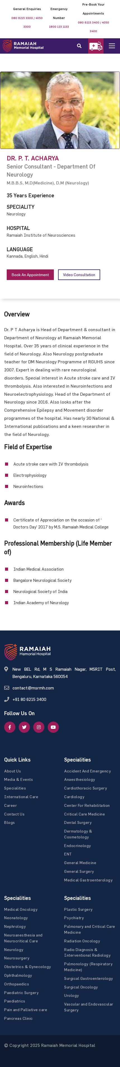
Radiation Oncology (82, 940)
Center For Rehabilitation (87, 805)
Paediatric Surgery (21, 992)
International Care (21, 796)
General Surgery (79, 871)
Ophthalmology (18, 975)
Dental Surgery (78, 822)
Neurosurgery (16, 957)
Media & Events (18, 779)
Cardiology (74, 796)
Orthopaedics (16, 983)
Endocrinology (77, 845)
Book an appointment (30, 274)
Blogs (9, 822)
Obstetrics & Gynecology (27, 966)
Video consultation (79, 274)
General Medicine (80, 862)
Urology (71, 995)
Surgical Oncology (81, 987)
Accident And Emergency (87, 771)
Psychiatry (74, 917)
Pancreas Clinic (18, 1018)
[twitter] (24, 727)
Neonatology (16, 917)
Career (10, 805)
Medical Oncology (20, 909)
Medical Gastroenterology (88, 880)
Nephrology (15, 926)
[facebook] (9, 727)
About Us (12, 771)
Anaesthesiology (79, 779)
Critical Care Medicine (84, 814)
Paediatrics (14, 1001)
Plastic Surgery (78, 909)
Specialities (15, 788)
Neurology (13, 949)
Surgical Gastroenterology (88, 978)
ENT (68, 854)
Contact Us (14, 814)
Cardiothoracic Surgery (85, 788)
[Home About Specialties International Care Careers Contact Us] (116, 46)
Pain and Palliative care (25, 1009)
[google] (38, 727)
